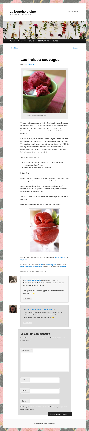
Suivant (76, 48)
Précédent (14, 48)
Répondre (27, 298)
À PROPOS (22, 41)
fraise (27, 267)
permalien (63, 267)
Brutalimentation (60, 257)
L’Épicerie (23, 260)
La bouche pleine (23, 11)
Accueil (12, 41)
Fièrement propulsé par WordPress (44, 424)
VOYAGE (55, 41)
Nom (25, 379)
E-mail (25, 390)
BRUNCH (32, 41)
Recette (40, 265)
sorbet (40, 267)
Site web (24, 401)
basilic (22, 267)
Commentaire (27, 350)
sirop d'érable (33, 267)
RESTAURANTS (43, 41)
